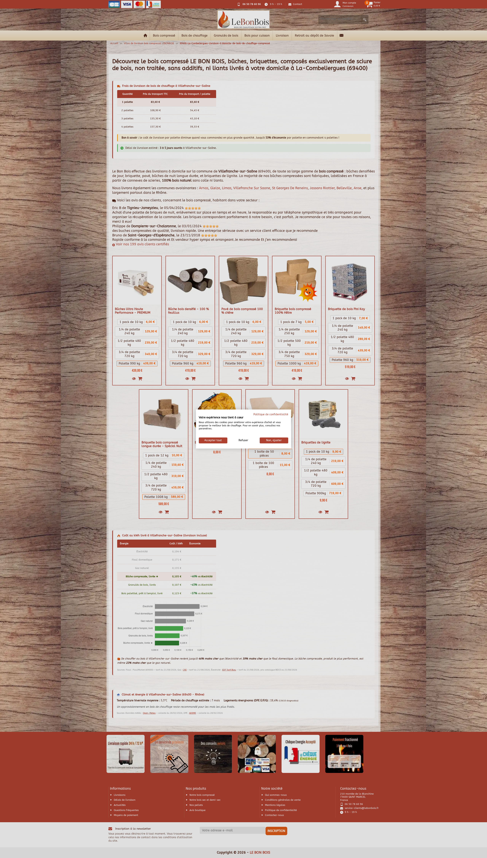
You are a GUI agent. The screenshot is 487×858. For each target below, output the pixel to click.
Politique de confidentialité (270, 414)
